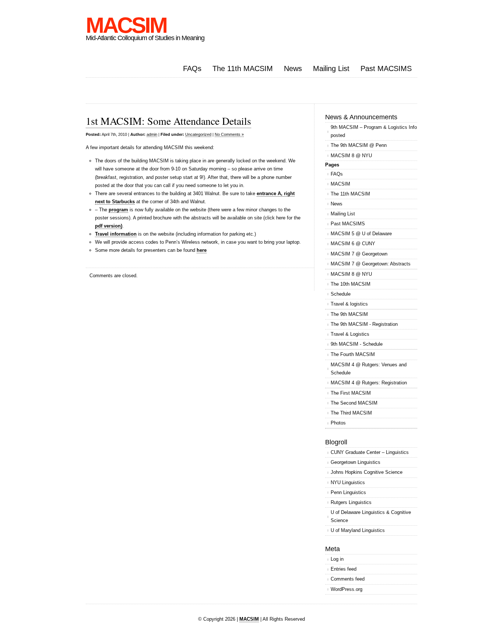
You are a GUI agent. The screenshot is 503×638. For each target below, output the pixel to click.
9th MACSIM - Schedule (357, 344)
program (118, 209)
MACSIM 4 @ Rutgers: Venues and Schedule (369, 369)
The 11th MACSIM (242, 68)
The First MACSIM (351, 393)
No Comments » (229, 134)
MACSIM (126, 25)
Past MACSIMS (386, 68)
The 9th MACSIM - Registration (364, 324)
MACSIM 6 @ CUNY (353, 243)
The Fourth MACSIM (353, 354)
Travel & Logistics (350, 334)
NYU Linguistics (348, 482)
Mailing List (331, 68)
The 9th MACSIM (349, 314)
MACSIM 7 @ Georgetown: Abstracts (371, 264)
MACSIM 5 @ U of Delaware (361, 233)
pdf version (108, 226)
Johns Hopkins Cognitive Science (366, 472)
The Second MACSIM (354, 403)
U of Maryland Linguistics (358, 530)
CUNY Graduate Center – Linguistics (370, 452)
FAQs (192, 68)
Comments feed (348, 579)
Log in (337, 559)
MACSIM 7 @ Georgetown (359, 254)
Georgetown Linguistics (355, 462)
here (202, 250)
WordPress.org (346, 589)
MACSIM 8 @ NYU (351, 155)
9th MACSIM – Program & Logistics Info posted (374, 131)
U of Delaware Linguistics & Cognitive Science (371, 516)
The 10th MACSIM (350, 284)
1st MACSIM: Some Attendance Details (168, 121)
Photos (338, 423)
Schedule (341, 294)
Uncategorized (198, 134)
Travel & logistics (349, 304)
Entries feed (343, 569)
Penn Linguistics (348, 492)
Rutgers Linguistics (351, 502)
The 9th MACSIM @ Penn (359, 145)
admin (152, 134)
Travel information (116, 234)
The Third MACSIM (351, 413)
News (293, 68)
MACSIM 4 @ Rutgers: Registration (369, 382)
